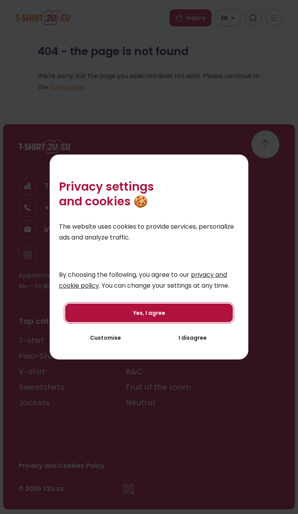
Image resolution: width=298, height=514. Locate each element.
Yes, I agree (149, 313)
